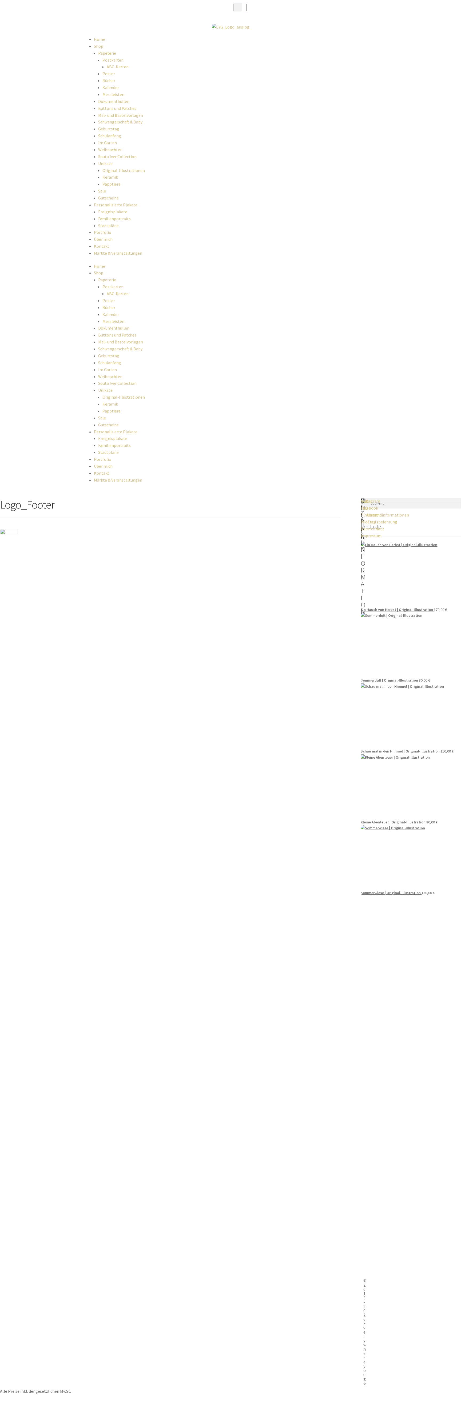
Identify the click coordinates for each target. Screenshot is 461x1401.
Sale (102, 191)
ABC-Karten (118, 66)
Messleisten (113, 94)
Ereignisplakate (112, 211)
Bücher (108, 80)
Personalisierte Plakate (115, 204)
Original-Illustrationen (123, 170)
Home (99, 39)
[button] (237, 7)
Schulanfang (109, 135)
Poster (108, 73)
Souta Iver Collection (117, 156)
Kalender (110, 87)
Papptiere (111, 184)
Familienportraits (114, 218)
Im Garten (107, 142)
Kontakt (101, 246)
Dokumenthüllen (113, 101)
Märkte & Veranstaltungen (118, 253)
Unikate (105, 163)
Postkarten (113, 60)
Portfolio (102, 232)
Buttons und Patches (117, 108)
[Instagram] (102, 9)
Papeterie (107, 53)
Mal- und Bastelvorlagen (120, 115)
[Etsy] (130, 9)
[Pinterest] (116, 9)
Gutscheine (108, 198)
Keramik (110, 177)
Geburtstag (108, 128)
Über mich (103, 239)
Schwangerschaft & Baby (120, 122)
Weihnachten (110, 149)
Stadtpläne (108, 225)
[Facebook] (87, 9)
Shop (98, 46)
